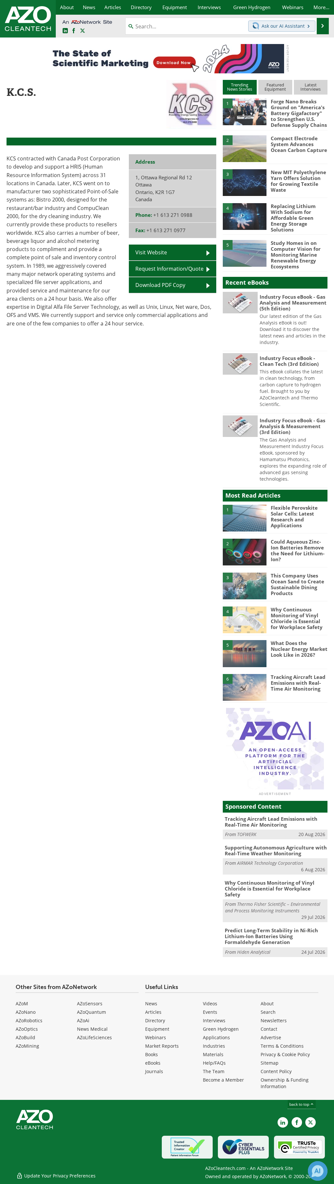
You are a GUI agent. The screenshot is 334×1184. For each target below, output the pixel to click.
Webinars (155, 1037)
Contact (269, 1029)
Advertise (271, 1037)
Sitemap (270, 1063)
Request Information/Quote (169, 268)
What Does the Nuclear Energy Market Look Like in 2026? (299, 649)
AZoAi (83, 1020)
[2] (244, 148)
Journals (154, 1071)
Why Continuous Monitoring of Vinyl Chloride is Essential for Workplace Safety (297, 618)
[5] (244, 253)
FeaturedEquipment (275, 87)
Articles (153, 1012)
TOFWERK (246, 834)
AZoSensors (89, 1003)
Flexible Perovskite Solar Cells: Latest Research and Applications (294, 516)
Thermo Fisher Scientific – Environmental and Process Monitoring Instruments (272, 907)
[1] (244, 111)
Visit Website (151, 252)
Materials (213, 1054)
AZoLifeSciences (94, 1037)
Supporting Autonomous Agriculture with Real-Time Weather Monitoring (276, 850)
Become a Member (223, 1080)
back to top (299, 1104)
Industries (214, 1046)
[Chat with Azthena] (317, 1171)
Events (210, 1012)
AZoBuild (25, 1037)
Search (268, 1012)
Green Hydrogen (221, 1029)
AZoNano (26, 1012)
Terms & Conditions (282, 1046)
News (151, 1003)
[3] (244, 182)
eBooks (152, 1063)
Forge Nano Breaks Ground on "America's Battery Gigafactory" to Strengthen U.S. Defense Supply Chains (299, 113)
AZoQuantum (91, 1012)
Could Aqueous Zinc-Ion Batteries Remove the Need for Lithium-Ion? (298, 550)
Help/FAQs (214, 1063)
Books (151, 1054)
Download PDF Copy (160, 284)
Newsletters (274, 1020)
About (267, 1003)
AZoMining (27, 1046)
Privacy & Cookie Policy (285, 1054)
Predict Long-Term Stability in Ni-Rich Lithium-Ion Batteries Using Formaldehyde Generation (271, 936)
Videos (210, 1003)
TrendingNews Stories (239, 87)
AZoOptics (27, 1029)
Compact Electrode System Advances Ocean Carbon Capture (299, 144)
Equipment (157, 1029)
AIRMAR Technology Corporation (270, 863)
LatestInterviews (310, 87)
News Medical (92, 1029)
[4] (244, 216)
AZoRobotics (29, 1020)
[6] (244, 687)
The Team (213, 1071)
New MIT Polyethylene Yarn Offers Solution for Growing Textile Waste (298, 181)
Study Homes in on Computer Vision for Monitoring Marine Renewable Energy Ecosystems (296, 255)
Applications (216, 1037)
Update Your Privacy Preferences (59, 1176)
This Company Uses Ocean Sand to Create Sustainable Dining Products (297, 584)
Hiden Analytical (253, 952)
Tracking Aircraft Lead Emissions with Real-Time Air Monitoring (298, 683)
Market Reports (162, 1046)
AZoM (22, 1003)
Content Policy (276, 1071)
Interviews (214, 1020)
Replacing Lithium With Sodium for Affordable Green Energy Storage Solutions (293, 218)
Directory (155, 1020)
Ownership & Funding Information (285, 1083)
